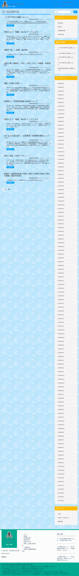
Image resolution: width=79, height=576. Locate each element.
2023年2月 (61, 235)
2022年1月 (61, 280)
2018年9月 (61, 432)
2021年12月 (61, 284)
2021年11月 (61, 288)
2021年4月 (61, 314)
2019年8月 (61, 390)
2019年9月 (61, 387)
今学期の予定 (64, 5)
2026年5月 (61, 91)
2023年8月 (61, 212)
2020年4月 (61, 360)
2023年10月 (61, 205)
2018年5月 (61, 447)
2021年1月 (61, 326)
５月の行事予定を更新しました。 (66, 63)
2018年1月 (61, 462)
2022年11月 (61, 246)
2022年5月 (61, 269)
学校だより (47, 5)
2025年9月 (61, 117)
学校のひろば (56, 5)
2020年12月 (61, 330)
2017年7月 (61, 485)
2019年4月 (61, 405)
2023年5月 (61, 223)
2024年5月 (61, 178)
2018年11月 (61, 424)
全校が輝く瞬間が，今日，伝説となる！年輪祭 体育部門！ (27, 64)
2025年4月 (61, 136)
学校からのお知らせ (45, 19)
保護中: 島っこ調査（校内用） (17, 50)
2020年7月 (61, 349)
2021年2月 (61, 322)
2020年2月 (61, 368)
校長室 (60, 26)
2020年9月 (61, 341)
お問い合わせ (73, 5)
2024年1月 (61, 193)
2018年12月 (61, 421)
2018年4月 (61, 451)
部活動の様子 (27, 538)
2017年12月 (61, 466)
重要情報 (60, 521)
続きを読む (10, 25)
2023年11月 (61, 201)
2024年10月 (61, 159)
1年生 (59, 514)
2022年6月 (61, 265)
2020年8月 (61, 345)
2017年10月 (61, 474)
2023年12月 (61, 197)
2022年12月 (61, 242)
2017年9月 (61, 478)
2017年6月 (61, 489)
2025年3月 (61, 140)
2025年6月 (61, 129)
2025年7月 (61, 125)
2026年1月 (61, 102)
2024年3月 (61, 186)
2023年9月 (61, 208)
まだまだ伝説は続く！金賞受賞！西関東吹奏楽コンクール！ (26, 137)
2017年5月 (61, 493)
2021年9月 (61, 296)
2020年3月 (61, 364)
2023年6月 (61, 220)
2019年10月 (61, 383)
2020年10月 (61, 337)
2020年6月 (61, 352)
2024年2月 (61, 189)
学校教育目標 (61, 30)
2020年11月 (61, 333)
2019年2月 (61, 413)
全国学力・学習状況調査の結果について (21, 101)
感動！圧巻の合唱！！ (13, 83)
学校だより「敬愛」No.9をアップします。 (22, 32)
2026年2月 (61, 98)
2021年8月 (61, 299)
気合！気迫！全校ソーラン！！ (17, 156)
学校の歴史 (61, 34)
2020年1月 (61, 371)
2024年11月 (61, 155)
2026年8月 (61, 83)
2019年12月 (61, 375)
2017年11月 (61, 470)
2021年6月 (61, 307)
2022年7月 (61, 261)
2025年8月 (61, 121)
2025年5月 (61, 132)
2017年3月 (61, 500)
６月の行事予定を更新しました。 (66, 58)
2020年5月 (61, 356)
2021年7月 (61, 303)
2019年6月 (61, 398)
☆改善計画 (27, 547)
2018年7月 (61, 440)
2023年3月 (61, 231)
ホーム (34, 5)
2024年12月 (61, 151)
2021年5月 (61, 311)
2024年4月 (61, 182)
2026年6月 (61, 87)
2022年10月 (61, 250)
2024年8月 (61, 167)
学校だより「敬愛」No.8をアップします (21, 119)
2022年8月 (61, 258)
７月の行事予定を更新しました (66, 53)
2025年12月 (61, 106)
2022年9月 (61, 254)
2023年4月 (61, 227)
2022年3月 (61, 273)
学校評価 (60, 23)
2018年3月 (61, 455)
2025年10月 (61, 114)
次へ (9, 189)
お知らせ (40, 5)
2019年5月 (61, 402)
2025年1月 (61, 148)
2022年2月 (61, 277)
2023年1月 (61, 239)
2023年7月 (61, 216)
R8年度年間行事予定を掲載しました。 (67, 69)
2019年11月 (61, 379)
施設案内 (4, 557)
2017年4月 (61, 496)
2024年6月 (61, 174)
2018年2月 (61, 459)
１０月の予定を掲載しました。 (17, 17)
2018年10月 (61, 428)
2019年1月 (61, 417)
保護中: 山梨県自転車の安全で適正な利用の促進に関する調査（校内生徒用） (27, 175)
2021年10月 (61, 292)
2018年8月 (61, 436)
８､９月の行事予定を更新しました (67, 48)
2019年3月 (61, 409)
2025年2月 (61, 144)
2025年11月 (61, 110)
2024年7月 (61, 170)
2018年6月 (61, 443)
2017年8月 (61, 481)
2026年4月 (61, 95)
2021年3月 (61, 318)
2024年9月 (61, 163)
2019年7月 (61, 394)
